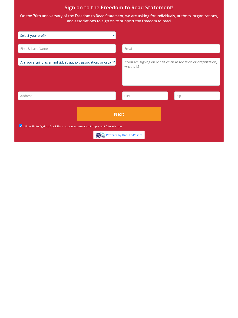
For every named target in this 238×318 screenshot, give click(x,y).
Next (119, 114)
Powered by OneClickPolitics (124, 135)
